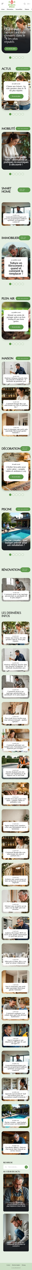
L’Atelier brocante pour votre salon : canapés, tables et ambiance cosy (16, 469)
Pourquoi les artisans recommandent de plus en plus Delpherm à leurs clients (16, 1204)
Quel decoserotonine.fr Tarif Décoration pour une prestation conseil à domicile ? (15, 1095)
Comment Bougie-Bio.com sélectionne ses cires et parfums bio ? (16, 405)
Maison (7, 358)
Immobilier (10, 238)
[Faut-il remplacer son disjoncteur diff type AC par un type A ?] (15, 1035)
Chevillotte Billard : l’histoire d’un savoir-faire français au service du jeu (15, 1149)
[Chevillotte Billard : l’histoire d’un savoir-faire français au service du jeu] (15, 1143)
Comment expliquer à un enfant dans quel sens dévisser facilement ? (16, 1015)
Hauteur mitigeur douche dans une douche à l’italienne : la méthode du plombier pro (16, 379)
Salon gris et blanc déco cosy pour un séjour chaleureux (15, 962)
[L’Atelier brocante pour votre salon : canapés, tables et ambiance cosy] (15, 794)
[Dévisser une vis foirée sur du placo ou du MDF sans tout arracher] (15, 901)
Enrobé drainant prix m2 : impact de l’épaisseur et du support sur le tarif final (15, 773)
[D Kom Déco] (11, 4)
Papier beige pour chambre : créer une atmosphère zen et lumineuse (15, 827)
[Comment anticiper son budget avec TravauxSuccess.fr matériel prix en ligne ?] (15, 740)
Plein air (8, 298)
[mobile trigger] (3, 4)
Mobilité (8, 128)
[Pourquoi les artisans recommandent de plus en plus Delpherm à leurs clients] (16, 1192)
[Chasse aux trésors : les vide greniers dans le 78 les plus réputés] (15, 633)
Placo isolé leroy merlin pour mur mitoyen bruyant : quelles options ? (15, 720)
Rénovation (11, 570)
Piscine (7, 509)
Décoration (11, 448)
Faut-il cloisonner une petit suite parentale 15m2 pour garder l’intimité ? (16, 431)
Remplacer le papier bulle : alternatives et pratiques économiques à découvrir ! (16, 161)
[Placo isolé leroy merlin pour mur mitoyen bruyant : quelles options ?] (15, 713)
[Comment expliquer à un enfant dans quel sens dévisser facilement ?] (15, 1009)
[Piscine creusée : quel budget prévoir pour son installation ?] (16, 531)
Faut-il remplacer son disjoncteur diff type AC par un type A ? (15, 1041)
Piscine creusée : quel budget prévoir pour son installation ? (16, 543)
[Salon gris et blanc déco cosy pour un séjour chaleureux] (15, 955)
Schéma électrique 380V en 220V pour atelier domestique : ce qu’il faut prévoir (15, 934)
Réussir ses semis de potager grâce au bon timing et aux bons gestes (16, 318)
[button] (9, 57)
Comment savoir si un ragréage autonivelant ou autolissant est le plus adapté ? (16, 596)
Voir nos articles (23, 68)
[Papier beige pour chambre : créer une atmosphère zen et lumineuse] (15, 821)
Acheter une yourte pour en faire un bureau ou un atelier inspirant (15, 880)
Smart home (6, 189)
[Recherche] (24, 4)
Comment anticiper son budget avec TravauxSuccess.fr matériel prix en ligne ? (15, 746)
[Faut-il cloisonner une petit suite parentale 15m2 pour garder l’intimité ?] (16, 424)
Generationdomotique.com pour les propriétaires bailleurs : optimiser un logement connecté (16, 219)
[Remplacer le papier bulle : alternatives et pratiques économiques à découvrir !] (16, 151)
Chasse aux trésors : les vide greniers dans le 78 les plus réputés (15, 35)
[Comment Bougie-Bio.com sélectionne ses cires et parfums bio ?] (16, 399)
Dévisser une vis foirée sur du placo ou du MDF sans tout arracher (15, 907)
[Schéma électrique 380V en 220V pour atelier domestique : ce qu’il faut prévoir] (15, 928)
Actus (6, 69)
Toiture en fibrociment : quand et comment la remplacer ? (16, 268)
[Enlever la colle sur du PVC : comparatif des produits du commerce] (16, 1232)
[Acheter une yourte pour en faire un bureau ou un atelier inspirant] (15, 874)
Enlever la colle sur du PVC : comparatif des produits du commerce (16, 1244)
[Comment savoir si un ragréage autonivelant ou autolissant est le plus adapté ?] (16, 590)
